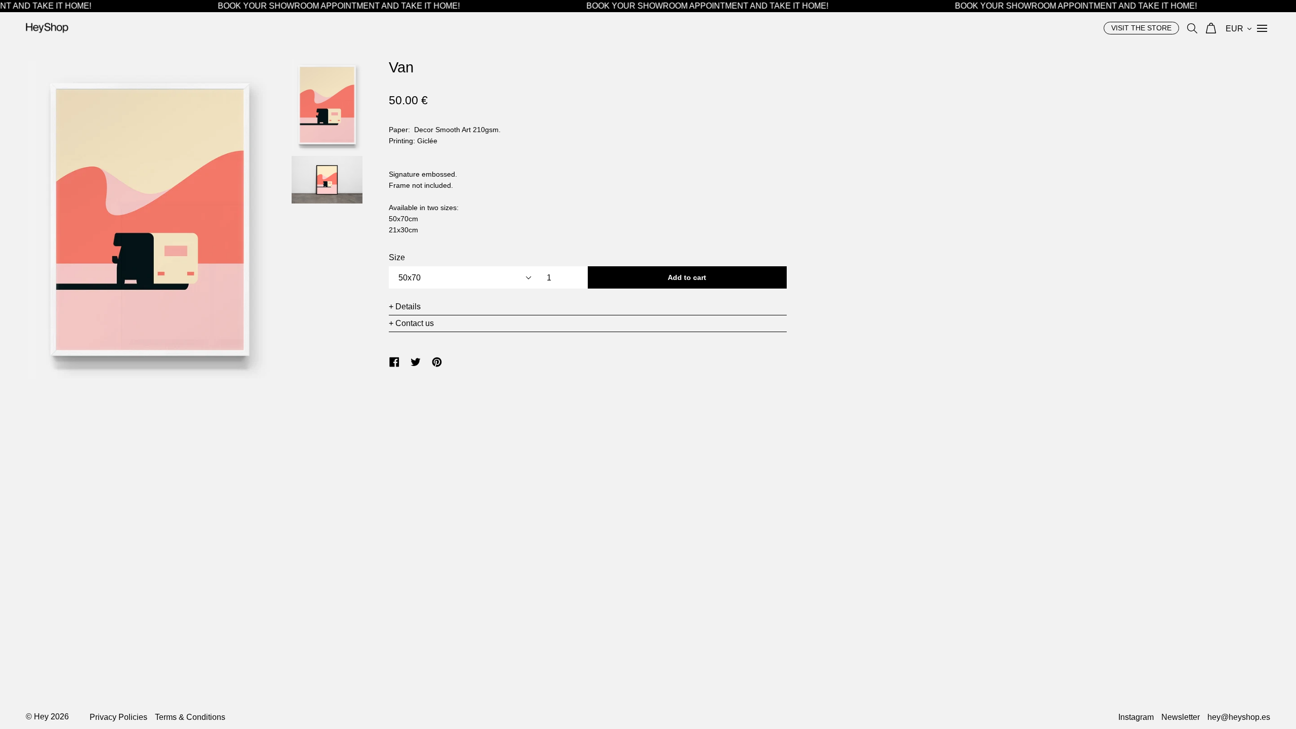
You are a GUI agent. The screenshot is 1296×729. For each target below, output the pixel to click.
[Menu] (1262, 27)
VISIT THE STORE (1141, 28)
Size (397, 257)
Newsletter (1180, 717)
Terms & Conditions (190, 717)
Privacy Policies (118, 717)
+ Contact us (411, 323)
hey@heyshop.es (1238, 717)
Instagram (1136, 717)
